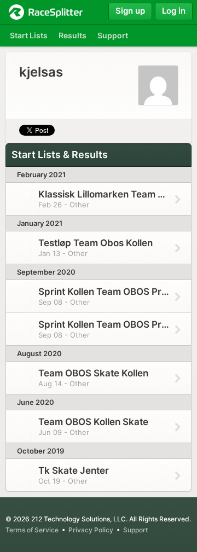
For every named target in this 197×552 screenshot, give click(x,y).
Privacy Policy (90, 530)
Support (135, 530)
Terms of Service (32, 530)
